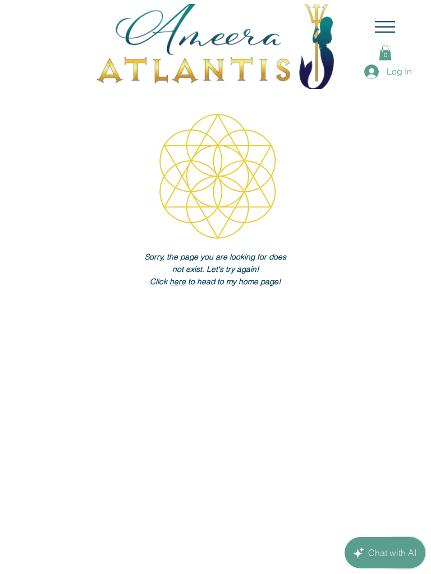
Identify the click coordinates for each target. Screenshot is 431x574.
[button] (385, 27)
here (177, 281)
